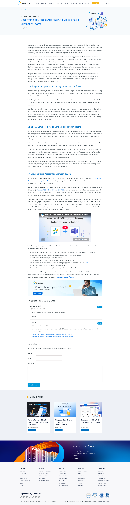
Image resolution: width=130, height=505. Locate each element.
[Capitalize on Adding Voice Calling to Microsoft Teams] (91, 409)
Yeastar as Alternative (103, 480)
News (21, 483)
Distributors (23, 476)
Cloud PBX (50, 190)
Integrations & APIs (64, 478)
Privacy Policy (38, 501)
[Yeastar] (25, 3)
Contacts (22, 501)
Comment (31, 363)
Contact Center (63, 473)
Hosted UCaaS (62, 471)
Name (30, 353)
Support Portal (101, 473)
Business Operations (28, 16)
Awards (22, 485)
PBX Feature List (102, 478)
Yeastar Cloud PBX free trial (65, 277)
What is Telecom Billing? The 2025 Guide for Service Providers (38, 422)
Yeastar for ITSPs (102, 483)
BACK (24, 9)
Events (21, 488)
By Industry (62, 480)
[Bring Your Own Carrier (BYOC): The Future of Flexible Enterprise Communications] (65, 409)
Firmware (80, 480)
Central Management (44, 480)
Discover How (74, 458)
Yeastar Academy (102, 485)
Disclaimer (53, 501)
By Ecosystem (62, 483)
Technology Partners (25, 480)
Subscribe (80, 488)
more (87, 263)
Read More (32, 430)
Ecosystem (36, 16)
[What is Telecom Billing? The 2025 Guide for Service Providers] (38, 409)
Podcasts (80, 485)
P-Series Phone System (45, 471)
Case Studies (81, 476)
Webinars (80, 483)
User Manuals (81, 478)
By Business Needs (64, 485)
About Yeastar (23, 471)
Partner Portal (101, 476)
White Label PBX (63, 476)
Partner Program (24, 473)
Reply (99, 307)
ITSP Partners (23, 478)
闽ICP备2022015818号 (103, 501)
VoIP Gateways (42, 478)
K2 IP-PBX (60, 190)
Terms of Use (29, 501)
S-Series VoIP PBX (41, 190)
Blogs (79, 473)
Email (30, 358)
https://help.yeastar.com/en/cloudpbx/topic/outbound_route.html (53, 337)
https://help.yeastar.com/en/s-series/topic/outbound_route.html (52, 334)
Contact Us (101, 471)
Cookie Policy (46, 501)
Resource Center (82, 471)
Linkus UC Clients (43, 473)
